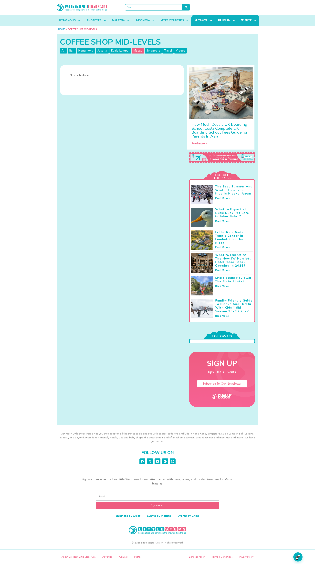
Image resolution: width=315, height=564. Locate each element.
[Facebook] (142, 461)
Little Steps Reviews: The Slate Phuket (233, 279)
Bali (71, 51)
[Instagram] (173, 461)
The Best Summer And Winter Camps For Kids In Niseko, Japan (234, 189)
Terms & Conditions (222, 556)
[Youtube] (157, 461)
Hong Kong (85, 51)
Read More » (222, 198)
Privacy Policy (246, 556)
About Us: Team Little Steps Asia (78, 556)
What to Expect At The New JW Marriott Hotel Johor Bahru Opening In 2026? (233, 260)
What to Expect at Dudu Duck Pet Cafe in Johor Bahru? (232, 212)
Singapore (153, 51)
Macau (137, 51)
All (63, 51)
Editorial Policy (197, 556)
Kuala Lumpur (120, 51)
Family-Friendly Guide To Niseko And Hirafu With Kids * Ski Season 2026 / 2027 (233, 306)
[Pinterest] (165, 461)
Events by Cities (188, 516)
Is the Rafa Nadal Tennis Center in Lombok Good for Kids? (230, 237)
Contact (123, 556)
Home (61, 29)
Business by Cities (128, 516)
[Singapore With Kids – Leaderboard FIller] (222, 158)
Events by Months (159, 516)
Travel (168, 51)
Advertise (107, 556)
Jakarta (102, 51)
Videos (180, 51)
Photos (137, 556)
